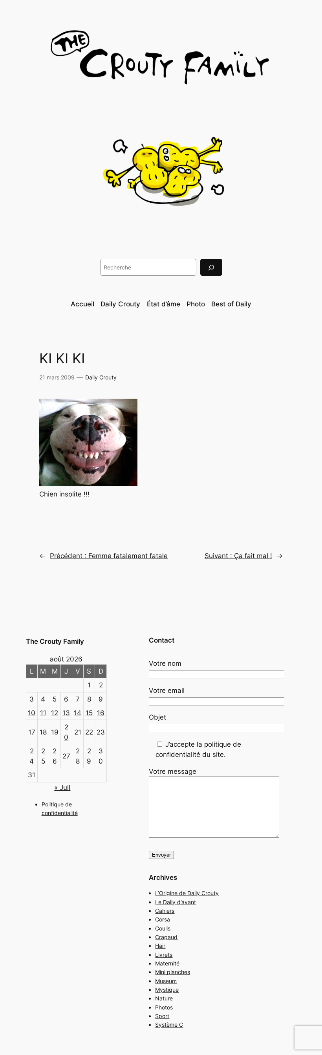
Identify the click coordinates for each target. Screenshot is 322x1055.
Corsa (162, 919)
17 (31, 732)
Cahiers (164, 910)
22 (89, 732)
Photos (164, 1007)
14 (77, 713)
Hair (160, 945)
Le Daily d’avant (175, 902)
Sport (162, 1016)
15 (89, 713)
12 (54, 713)
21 (77, 732)
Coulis (162, 928)
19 (55, 732)
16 (100, 713)
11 (43, 713)
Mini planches (172, 972)
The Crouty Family (55, 641)
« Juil (62, 787)
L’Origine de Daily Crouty (187, 893)
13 (66, 713)
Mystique (167, 989)
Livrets (163, 954)
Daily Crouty (101, 377)
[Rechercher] (211, 267)
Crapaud (166, 937)
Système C (169, 1024)
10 (31, 713)
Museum (166, 981)
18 (43, 732)
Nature (164, 998)
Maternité (167, 963)
